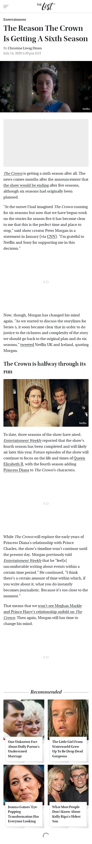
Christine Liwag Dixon (25, 48)
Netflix (86, 109)
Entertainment (14, 19)
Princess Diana (16, 470)
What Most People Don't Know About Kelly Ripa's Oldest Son (66, 814)
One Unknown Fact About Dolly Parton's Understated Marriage (24, 749)
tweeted (27, 345)
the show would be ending (26, 185)
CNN (51, 236)
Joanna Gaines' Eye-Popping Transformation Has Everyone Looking (23, 814)
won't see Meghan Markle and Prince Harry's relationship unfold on (42, 612)
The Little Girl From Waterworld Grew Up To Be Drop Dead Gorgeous (67, 749)
